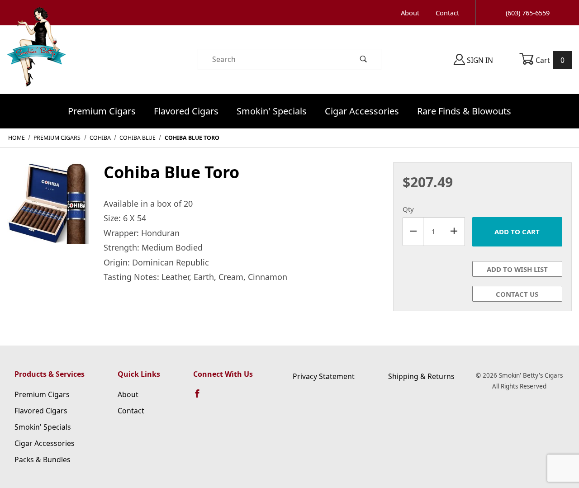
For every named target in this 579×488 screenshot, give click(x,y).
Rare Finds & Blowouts (464, 111)
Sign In (479, 60)
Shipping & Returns (421, 376)
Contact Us (517, 293)
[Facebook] (201, 397)
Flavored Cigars (186, 111)
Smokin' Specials (272, 111)
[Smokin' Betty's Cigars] (36, 59)
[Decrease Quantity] (413, 231)
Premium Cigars (102, 111)
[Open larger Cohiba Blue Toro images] (48, 209)
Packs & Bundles (42, 459)
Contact (447, 12)
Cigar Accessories (362, 111)
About (410, 12)
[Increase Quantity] (454, 231)
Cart (549, 60)
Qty (408, 208)
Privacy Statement (324, 376)
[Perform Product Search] (363, 59)
